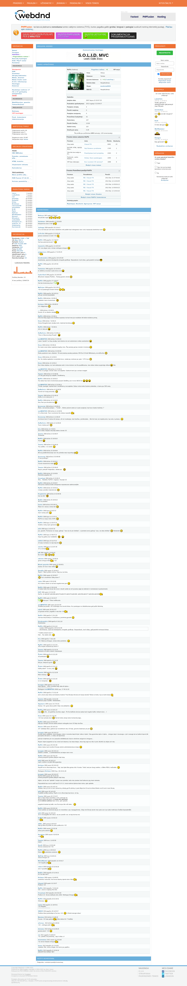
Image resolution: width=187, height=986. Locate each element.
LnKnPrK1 (16, 195)
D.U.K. (141, 971)
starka (40, 547)
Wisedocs (15, 218)
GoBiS (40, 818)
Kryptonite (42, 494)
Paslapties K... (17, 221)
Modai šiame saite (19, 79)
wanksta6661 (105, 86)
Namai (14, 50)
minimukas (16, 207)
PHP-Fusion (24, 969)
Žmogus (158, 138)
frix (39, 429)
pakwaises (42, 252)
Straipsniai (144, 974)
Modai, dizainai (18, 77)
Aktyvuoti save (165, 82)
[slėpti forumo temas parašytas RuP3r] (119, 137)
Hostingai (16, 84)
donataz (41, 929)
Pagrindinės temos (148, 976)
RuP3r (40, 240)
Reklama (15, 111)
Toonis (40, 374)
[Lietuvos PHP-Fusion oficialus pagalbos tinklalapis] (32, 20)
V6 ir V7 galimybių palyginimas (19, 92)
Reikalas (15, 200)
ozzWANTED (42, 339)
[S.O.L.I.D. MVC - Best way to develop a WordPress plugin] (93, 59)
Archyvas (165, 180)
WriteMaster (43, 861)
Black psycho (43, 564)
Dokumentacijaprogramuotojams (123, 35)
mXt (39, 528)
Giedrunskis (43, 258)
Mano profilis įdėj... (20, 174)
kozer (40, 945)
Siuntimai (16, 73)
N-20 (13, 209)
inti (13, 197)
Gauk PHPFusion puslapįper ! (38, 35)
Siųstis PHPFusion (69, 35)
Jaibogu (41, 227)
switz (40, 905)
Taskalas (41, 268)
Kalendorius (17, 168)
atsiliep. (110, 79)
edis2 (40, 609)
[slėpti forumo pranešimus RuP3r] (119, 171)
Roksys (41, 215)
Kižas (14, 202)
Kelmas (41, 304)
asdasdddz (16, 220)
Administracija (18, 119)
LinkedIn (169, 976)
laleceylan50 (16, 205)
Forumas (15, 52)
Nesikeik (79, 203)
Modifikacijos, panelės (21, 102)
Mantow (41, 917)
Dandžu (41, 570)
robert (40, 866)
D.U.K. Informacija (19, 81)
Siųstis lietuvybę (95, 35)
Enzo (40, 321)
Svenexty (41, 406)
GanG (40, 845)
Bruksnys (15, 204)
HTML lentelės (17, 161)
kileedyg (15, 198)
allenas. (41, 923)
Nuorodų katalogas (19, 58)
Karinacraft (16, 227)
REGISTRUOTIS (164, 53)
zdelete (41, 558)
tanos (26, 139)
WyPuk (40, 856)
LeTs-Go (41, 233)
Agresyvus (88, 203)
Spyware (41, 704)
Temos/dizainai (18, 104)
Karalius (41, 834)
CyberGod (42, 274)
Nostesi (15, 216)
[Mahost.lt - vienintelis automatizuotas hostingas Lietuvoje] (148, 17)
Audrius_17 (16, 223)
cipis (40, 581)
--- (39, 310)
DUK (13, 71)
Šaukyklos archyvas (165, 146)
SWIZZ (40, 911)
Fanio (40, 504)
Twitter (169, 974)
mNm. (40, 823)
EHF (39, 592)
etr (39, 935)
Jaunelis (41, 246)
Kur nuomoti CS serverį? (93, 162)
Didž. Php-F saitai (19, 60)
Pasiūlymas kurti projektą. (94, 153)
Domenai (15, 86)
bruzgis (41, 685)
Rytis (14, 211)
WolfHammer (16, 214)
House (40, 726)
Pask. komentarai (19, 117)
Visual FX (88, 144)
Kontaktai (16, 62)
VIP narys (97, 203)
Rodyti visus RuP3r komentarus (93, 197)
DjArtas (15, 213)
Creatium (41, 478)
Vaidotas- (41, 221)
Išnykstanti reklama (20, 164)
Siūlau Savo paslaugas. (93, 158)
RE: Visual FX (88, 177)
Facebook (170, 971)
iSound (41, 883)
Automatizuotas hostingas (93, 50)
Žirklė (40, 654)
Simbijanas (16, 225)
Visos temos (92, 3)
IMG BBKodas (17, 153)
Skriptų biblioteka (19, 75)
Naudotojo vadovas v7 (21, 90)
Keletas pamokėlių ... (20, 181)
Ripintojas (71, 203)
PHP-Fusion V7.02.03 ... (21, 178)
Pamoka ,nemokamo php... (20, 157)
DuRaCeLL (42, 333)
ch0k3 (40, 540)
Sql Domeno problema (92, 148)
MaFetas (41, 287)
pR (39, 552)
